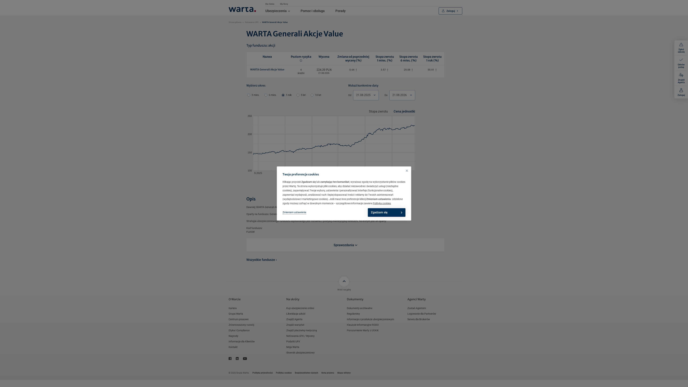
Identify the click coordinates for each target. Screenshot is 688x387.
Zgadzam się (379, 212)
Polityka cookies (382, 203)
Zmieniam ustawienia (294, 212)
